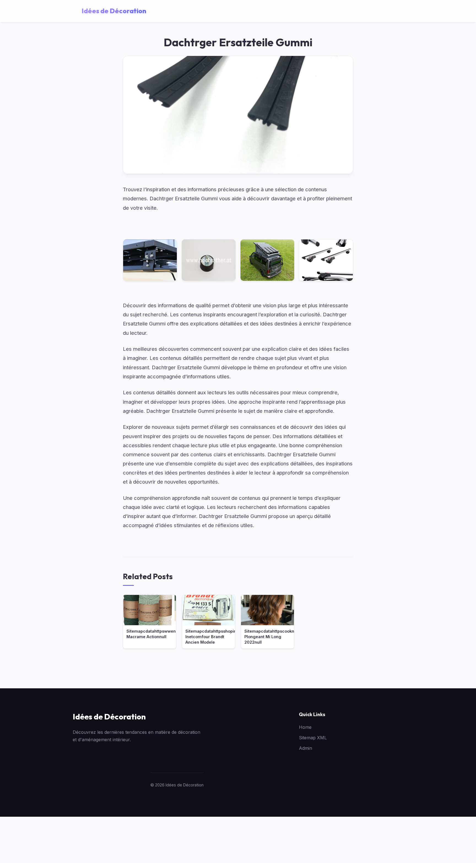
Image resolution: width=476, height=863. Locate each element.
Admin (305, 748)
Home (305, 727)
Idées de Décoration (109, 716)
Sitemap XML (313, 737)
